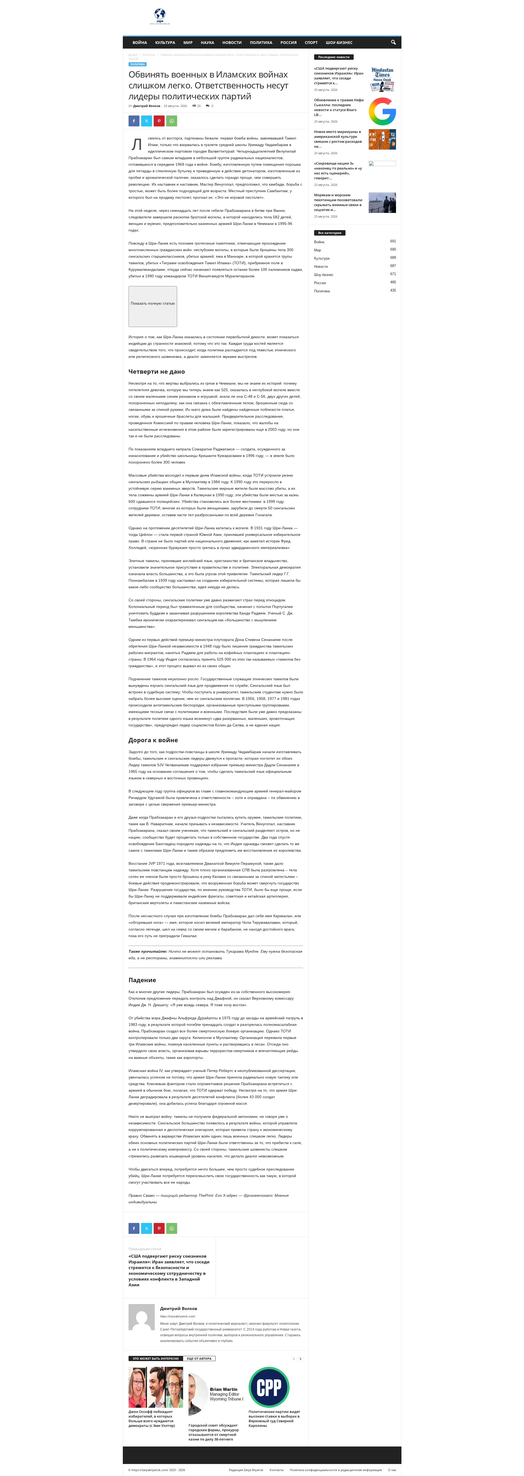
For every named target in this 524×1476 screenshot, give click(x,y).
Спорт (311, 42)
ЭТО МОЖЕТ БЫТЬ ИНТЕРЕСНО (156, 1358)
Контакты (277, 1470)
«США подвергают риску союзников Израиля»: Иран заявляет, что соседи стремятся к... (338, 75)
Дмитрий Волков (146, 106)
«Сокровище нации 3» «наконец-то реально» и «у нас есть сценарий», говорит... (338, 170)
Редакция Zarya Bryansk (246, 1470)
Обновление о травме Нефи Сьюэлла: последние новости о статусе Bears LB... (339, 107)
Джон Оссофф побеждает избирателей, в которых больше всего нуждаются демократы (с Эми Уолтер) (152, 1418)
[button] (393, 43)
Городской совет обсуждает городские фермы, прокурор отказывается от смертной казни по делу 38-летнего (214, 1432)
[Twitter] (146, 120)
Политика (261, 42)
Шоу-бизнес (339, 42)
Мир (188, 42)
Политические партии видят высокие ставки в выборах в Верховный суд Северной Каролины (274, 1418)
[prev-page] (294, 1359)
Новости (232, 42)
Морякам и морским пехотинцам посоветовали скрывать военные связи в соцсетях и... (338, 202)
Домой (133, 55)
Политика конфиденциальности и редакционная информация (336, 1470)
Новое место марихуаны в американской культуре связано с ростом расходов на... (338, 139)
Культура (165, 42)
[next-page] (300, 1359)
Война (140, 42)
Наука (207, 42)
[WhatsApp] (171, 120)
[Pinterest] (159, 120)
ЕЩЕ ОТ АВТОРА (199, 1358)
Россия (289, 42)
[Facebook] (134, 120)
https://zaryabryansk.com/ (177, 1316)
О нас (392, 1470)
